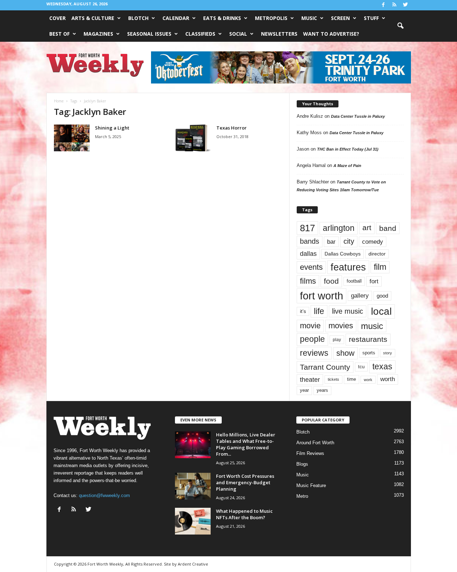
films (308, 281)
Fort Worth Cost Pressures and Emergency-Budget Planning (245, 482)
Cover (57, 18)
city (348, 241)
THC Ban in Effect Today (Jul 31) (347, 149)
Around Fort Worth (315, 442)
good (382, 296)
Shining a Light (112, 128)
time (351, 379)
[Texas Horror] (193, 138)
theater (310, 379)
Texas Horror (231, 128)
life (319, 311)
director (377, 254)
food (331, 281)
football (354, 281)
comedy (372, 241)
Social (238, 33)
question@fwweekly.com (104, 495)
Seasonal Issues (149, 33)
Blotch (138, 18)
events (311, 267)
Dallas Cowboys (343, 254)
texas (382, 366)
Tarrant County (325, 367)
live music (347, 311)
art (366, 227)
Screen (340, 18)
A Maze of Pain (347, 165)
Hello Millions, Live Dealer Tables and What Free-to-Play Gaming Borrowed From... (245, 444)
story (387, 353)
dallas (308, 253)
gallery (360, 295)
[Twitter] (405, 5)
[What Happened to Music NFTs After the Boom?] (193, 521)
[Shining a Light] (72, 138)
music (372, 326)
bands (309, 241)
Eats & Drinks (222, 18)
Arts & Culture (92, 18)
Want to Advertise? (331, 33)
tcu (361, 366)
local (381, 311)
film (380, 267)
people (312, 339)
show (345, 353)
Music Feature (311, 485)
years (322, 390)
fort (374, 281)
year (304, 390)
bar (331, 241)
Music (309, 18)
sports (368, 352)
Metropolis (271, 18)
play (337, 339)
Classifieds (200, 33)
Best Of (59, 33)
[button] (400, 26)
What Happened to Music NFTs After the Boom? (244, 514)
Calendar (175, 18)
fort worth (321, 296)
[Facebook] (383, 5)
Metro (302, 496)
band (387, 228)
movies (340, 325)
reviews (314, 353)
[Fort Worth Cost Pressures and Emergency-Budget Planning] (193, 486)
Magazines (98, 33)
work (368, 380)
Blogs (302, 464)
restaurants (368, 339)
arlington (339, 228)
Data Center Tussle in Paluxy (358, 116)
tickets (333, 379)
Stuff (371, 18)
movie (310, 325)
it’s (303, 311)
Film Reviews (310, 453)
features (348, 267)
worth (387, 379)
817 (307, 228)
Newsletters (279, 33)
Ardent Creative (193, 564)
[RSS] (394, 5)
